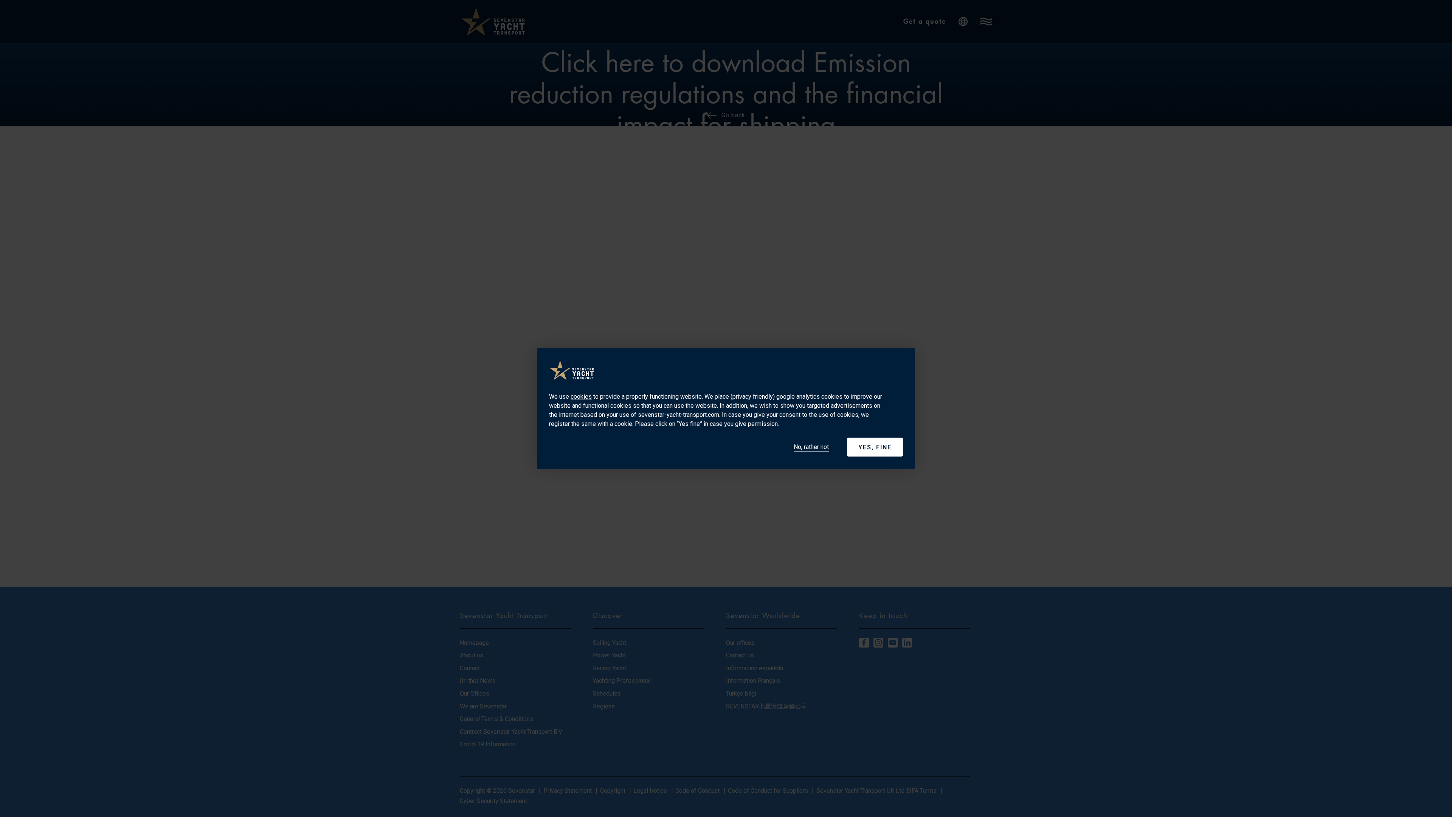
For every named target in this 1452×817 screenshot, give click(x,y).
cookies (581, 396)
